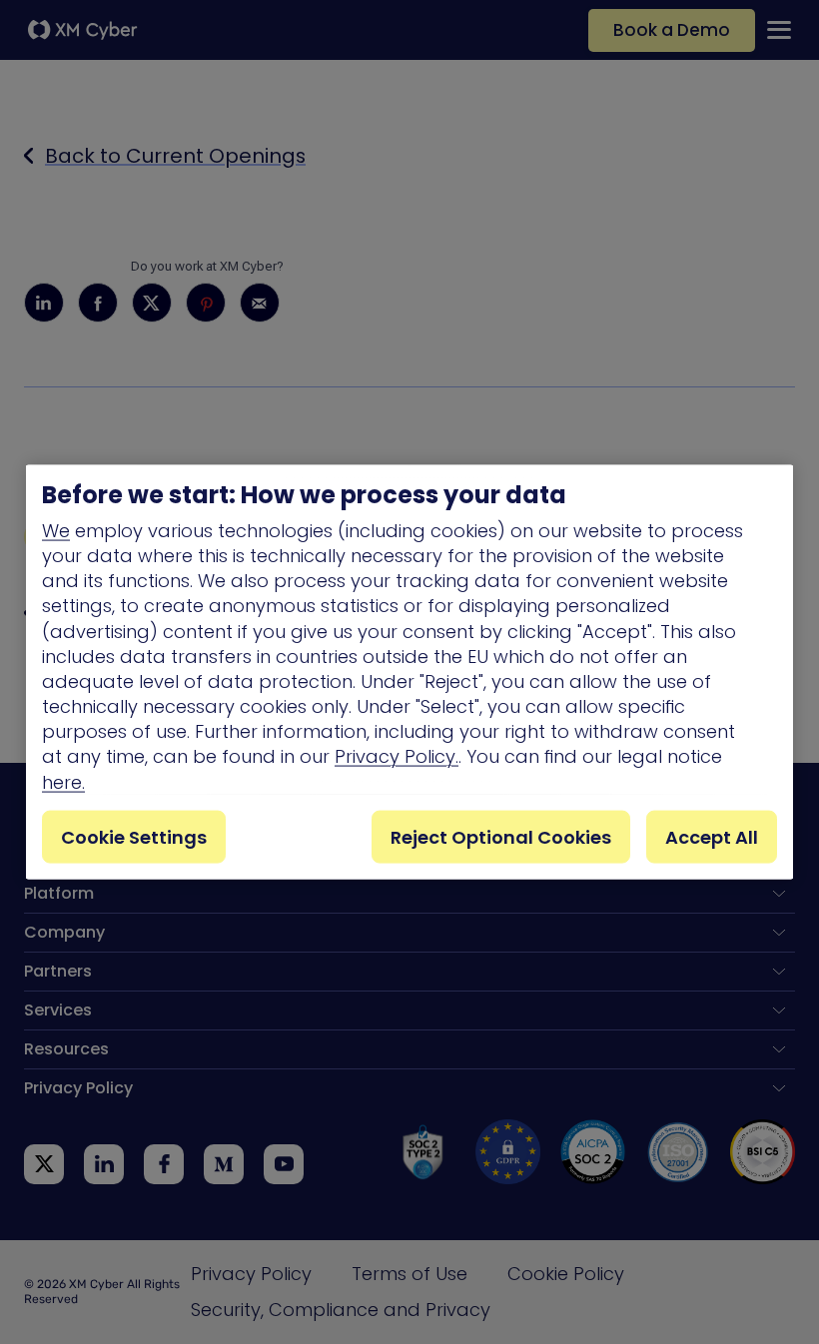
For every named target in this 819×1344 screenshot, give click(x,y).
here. (63, 781)
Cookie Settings (134, 836)
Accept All (711, 836)
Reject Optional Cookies (501, 836)
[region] (409, 672)
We (56, 529)
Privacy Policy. (396, 756)
